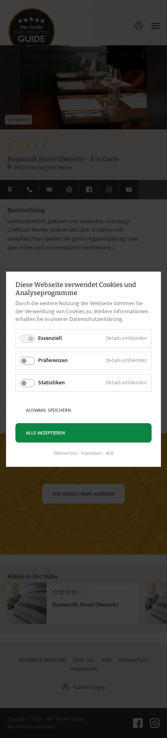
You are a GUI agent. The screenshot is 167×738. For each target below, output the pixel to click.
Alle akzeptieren (45, 432)
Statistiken (51, 382)
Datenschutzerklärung (95, 319)
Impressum (91, 453)
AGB (109, 453)
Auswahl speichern (48, 410)
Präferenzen (53, 360)
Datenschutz (65, 453)
